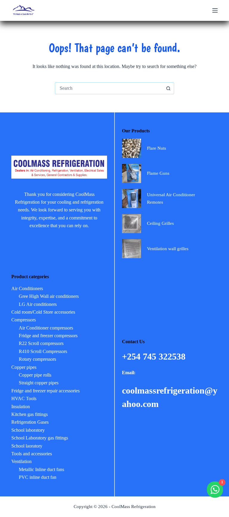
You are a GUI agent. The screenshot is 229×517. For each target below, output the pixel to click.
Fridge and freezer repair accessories (45, 390)
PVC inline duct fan (37, 477)
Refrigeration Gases (30, 422)
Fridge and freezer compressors (48, 335)
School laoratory (26, 445)
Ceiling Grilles (160, 223)
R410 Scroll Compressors (43, 351)
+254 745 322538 (155, 356)
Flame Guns (158, 173)
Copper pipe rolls (35, 374)
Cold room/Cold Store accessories (43, 312)
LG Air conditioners (38, 304)
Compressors (23, 319)
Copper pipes (23, 367)
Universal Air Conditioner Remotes (171, 198)
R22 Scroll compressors (41, 343)
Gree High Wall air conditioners (49, 296)
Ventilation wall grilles (167, 248)
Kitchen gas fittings (29, 414)
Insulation (20, 406)
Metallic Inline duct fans (41, 469)
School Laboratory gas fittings (39, 437)
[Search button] (168, 88)
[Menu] (215, 10)
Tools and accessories (31, 453)
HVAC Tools (23, 398)
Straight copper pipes (38, 382)
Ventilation (21, 461)
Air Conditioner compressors (46, 327)
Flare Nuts (156, 148)
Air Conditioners (27, 288)
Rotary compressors (37, 359)
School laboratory (28, 430)
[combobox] (109, 88)
